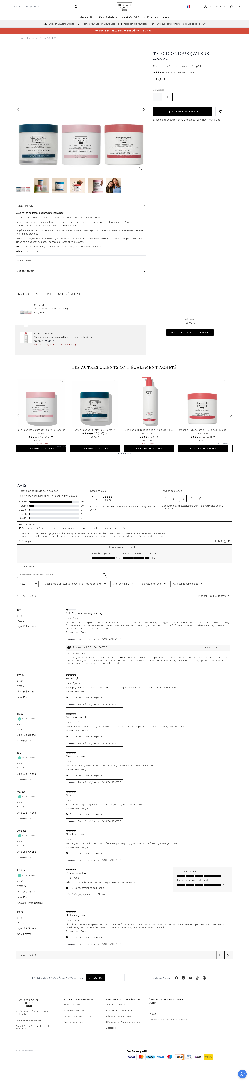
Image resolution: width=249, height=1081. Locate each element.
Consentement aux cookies (29, 1021)
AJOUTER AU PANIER (41, 448)
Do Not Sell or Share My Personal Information (32, 1027)
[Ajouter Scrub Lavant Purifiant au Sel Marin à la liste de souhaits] (115, 380)
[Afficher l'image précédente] (18, 109)
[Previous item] (18, 415)
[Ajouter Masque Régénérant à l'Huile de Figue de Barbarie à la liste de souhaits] (223, 380)
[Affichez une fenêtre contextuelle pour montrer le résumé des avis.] (52, 437)
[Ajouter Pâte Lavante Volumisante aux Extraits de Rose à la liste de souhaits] (61, 380)
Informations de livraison (75, 1011)
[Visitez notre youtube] (190, 977)
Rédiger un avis (186, 72)
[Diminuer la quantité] (157, 97)
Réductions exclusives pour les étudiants (168, 1020)
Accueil (19, 38)
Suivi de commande (73, 1022)
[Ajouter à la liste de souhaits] (220, 111)
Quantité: (159, 90)
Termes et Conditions (116, 1005)
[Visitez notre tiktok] (197, 977)
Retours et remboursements (77, 1016)
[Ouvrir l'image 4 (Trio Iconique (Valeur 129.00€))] (77, 185)
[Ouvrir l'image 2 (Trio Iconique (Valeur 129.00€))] (41, 185)
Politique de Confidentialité (119, 1011)
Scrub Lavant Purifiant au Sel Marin (95, 430)
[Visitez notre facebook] (176, 977)
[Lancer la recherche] (76, 6)
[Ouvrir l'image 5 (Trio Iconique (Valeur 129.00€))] (95, 185)
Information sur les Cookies (119, 1016)
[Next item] (231, 415)
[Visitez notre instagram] (183, 977)
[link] (214, 7)
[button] (242, 1074)
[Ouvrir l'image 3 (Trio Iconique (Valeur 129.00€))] (59, 185)
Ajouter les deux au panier (190, 332)
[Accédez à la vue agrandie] (140, 168)
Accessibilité (112, 1028)
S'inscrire (95, 978)
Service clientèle (72, 1005)
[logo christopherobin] (124, 6)
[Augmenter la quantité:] (176, 97)
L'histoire (153, 1008)
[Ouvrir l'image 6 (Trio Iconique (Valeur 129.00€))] (113, 185)
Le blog (152, 1014)
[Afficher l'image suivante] (144, 109)
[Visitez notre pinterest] (204, 977)
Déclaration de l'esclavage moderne (123, 1022)
